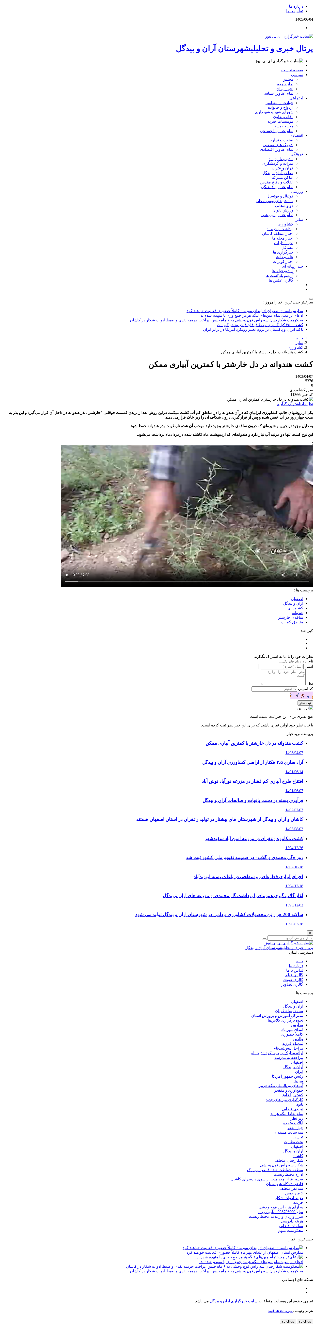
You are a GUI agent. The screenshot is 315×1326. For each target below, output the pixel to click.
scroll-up (305, 1321)
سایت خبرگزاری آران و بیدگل (233, 1301)
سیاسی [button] (297, 75)
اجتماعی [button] (296, 98)
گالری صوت (293, 980)
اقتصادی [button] (296, 135)
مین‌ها (298, 1081)
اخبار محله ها (282, 238)
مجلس (288, 79)
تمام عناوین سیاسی (277, 93)
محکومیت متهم (290, 1230)
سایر (299, 343)
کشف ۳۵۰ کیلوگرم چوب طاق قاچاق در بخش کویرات (260, 325)
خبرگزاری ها (283, 252)
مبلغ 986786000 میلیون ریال (280, 1212)
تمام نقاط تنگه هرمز (286, 1114)
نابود (299, 1104)
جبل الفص (294, 1128)
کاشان (298, 1156)
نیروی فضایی (292, 1109)
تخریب (298, 1137)
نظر (310, 684)
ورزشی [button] (297, 191)
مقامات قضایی (291, 1226)
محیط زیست (282, 126)
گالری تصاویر (292, 984)
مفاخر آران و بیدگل (277, 173)
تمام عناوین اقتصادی (276, 149)
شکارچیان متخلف (288, 1160)
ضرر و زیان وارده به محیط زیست (276, 1216)
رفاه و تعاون (283, 117)
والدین (298, 1039)
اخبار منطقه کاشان (277, 233)
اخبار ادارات (283, 243)
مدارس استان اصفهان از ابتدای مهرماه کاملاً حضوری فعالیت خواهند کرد (245, 311)
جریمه (298, 1202)
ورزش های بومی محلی (274, 201)
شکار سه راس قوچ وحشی (281, 1165)
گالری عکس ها (281, 280)
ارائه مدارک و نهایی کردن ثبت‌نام (277, 1053)
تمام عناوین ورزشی (277, 215)
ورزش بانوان (282, 210)
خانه (299, 338)
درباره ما (296, 6)
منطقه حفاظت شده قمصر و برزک (275, 1170)
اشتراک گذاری (288, 404)
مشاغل (287, 247)
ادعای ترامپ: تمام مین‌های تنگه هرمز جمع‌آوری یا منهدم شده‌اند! (251, 315)
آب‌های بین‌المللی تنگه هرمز (281, 1086)
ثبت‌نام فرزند (292, 1043)
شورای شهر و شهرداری (274, 112)
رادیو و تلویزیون (280, 159)
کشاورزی (285, 224)
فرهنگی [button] (296, 154)
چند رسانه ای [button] (292, 266)
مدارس (297, 1025)
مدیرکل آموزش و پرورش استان (277, 1015)
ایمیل (309, 666)
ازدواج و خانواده (280, 107)
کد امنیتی (305, 689)
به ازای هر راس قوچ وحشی (280, 1207)
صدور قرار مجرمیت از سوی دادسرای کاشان (267, 1179)
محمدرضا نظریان (289, 1011)
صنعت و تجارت (280, 140)
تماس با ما (294, 11)
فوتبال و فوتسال (280, 196)
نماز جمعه (285, 84)
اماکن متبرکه (282, 177)
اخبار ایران (284, 89)
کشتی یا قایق (292, 1095)
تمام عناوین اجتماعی (276, 131)
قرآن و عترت (282, 168)
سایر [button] (299, 219)
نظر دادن (306, 404)
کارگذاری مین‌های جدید (284, 1100)
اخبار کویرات (283, 261)
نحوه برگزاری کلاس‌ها (285, 1020)
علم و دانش (283, 257)
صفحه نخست (292, 70)
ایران (299, 1072)
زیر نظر (297, 1118)
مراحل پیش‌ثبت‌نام (288, 1048)
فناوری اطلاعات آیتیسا (280, 1311)
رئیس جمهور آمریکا (287, 1076)
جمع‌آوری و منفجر (288, 1090)
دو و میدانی (284, 205)
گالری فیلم (294, 975)
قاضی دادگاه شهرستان (284, 1184)
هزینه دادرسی (292, 1221)
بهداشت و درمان (280, 229)
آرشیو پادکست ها (279, 275)
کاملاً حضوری (292, 1034)
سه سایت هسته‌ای (288, 1132)
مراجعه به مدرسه (288, 1057)
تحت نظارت (293, 1142)
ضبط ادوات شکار (289, 1198)
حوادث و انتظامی (279, 103)
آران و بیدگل (293, 1006)
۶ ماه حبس (294, 1193)
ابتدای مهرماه (292, 1029)
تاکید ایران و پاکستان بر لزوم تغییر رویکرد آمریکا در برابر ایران (253, 329)
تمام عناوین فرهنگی (277, 187)
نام (310, 661)
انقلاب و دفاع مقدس (276, 182)
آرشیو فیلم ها (282, 271)
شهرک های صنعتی (278, 145)
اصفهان (297, 1001)
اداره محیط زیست (288, 1174)
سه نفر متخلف (291, 1188)
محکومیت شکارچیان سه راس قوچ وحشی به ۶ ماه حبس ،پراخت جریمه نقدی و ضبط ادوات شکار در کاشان (216, 320)
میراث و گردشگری (277, 163)
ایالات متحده (293, 1123)
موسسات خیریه (280, 121)
